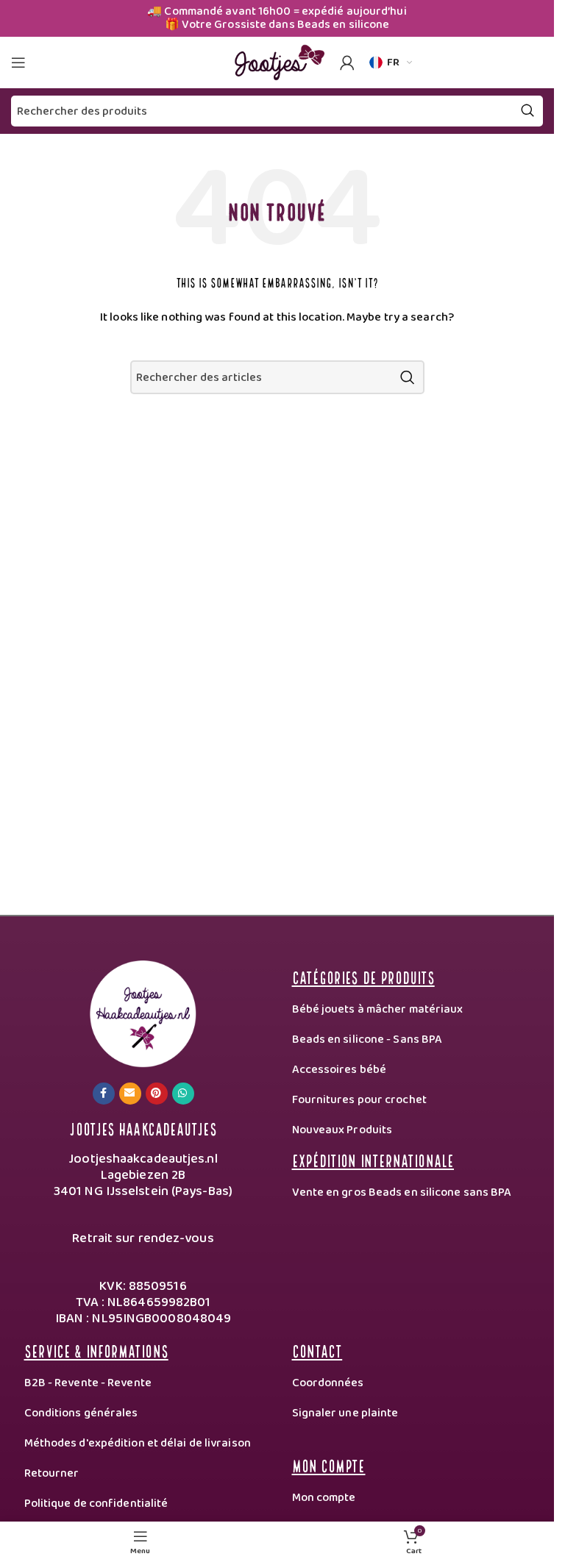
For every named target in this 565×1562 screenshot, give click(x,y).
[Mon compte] (347, 62)
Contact (317, 1349)
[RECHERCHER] (407, 377)
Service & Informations (96, 1349)
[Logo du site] (277, 62)
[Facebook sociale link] (104, 1094)
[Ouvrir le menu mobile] (18, 62)
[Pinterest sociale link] (157, 1094)
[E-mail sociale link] (130, 1094)
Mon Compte (329, 1464)
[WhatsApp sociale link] (183, 1094)
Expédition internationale (373, 1159)
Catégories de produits (363, 976)
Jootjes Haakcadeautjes (142, 1127)
